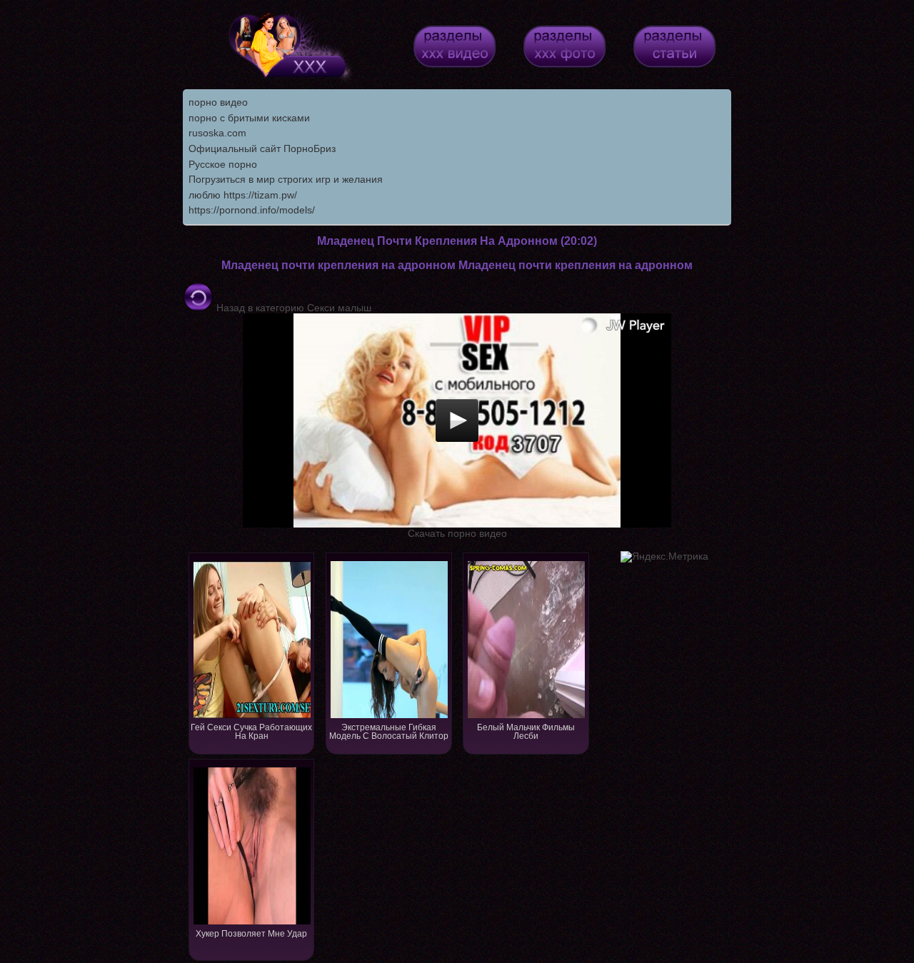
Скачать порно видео (457, 533)
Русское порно (223, 164)
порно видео (218, 102)
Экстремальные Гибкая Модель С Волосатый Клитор (388, 731)
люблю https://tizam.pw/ (243, 195)
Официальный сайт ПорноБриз (262, 148)
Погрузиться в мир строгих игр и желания (286, 179)
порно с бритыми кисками (249, 117)
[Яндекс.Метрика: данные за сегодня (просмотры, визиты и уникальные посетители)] (664, 557)
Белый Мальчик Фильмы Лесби (526, 731)
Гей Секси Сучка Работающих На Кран (251, 731)
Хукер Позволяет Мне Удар (251, 934)
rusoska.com (217, 132)
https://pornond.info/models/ (252, 210)
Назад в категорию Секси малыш (292, 307)
